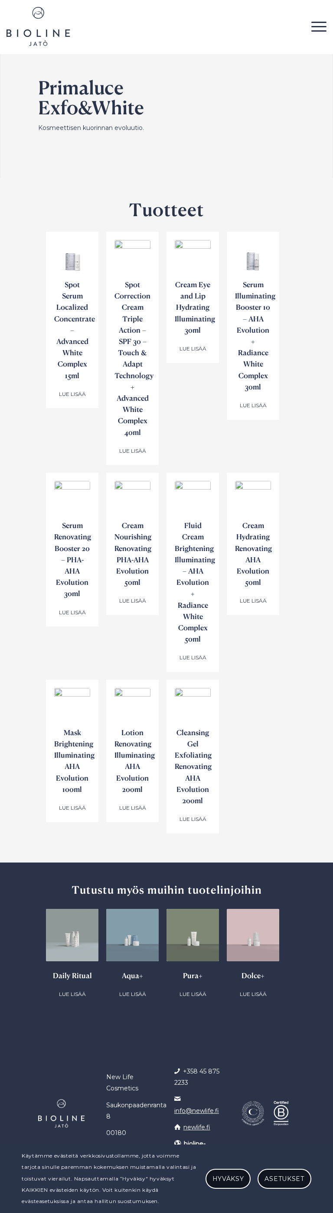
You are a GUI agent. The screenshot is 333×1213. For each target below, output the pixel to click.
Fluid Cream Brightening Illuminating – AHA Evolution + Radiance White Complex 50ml (195, 582)
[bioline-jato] (38, 26)
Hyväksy (228, 1179)
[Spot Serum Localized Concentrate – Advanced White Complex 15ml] (72, 258)
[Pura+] (192, 935)
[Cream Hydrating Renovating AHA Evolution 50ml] (253, 499)
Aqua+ (132, 975)
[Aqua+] (132, 935)
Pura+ (192, 975)
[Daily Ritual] (72, 935)
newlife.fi (196, 1127)
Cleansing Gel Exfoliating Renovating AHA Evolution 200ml (193, 766)
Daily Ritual (72, 975)
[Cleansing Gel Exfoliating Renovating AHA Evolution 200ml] (193, 706)
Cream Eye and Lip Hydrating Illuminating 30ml (195, 307)
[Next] (282, 950)
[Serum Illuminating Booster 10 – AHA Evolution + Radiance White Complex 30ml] (253, 258)
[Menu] (316, 26)
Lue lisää (72, 394)
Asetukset (284, 1179)
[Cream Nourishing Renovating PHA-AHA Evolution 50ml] (132, 499)
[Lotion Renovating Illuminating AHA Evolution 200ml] (132, 706)
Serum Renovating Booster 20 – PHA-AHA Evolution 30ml (72, 559)
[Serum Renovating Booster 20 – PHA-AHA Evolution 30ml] (72, 499)
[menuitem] (316, 26)
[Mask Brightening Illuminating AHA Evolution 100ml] (72, 706)
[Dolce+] (253, 935)
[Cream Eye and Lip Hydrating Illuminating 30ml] (193, 258)
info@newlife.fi (196, 1111)
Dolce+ (253, 975)
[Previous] (51, 950)
